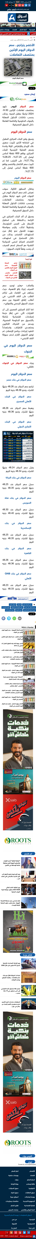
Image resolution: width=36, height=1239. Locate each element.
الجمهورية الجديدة (29, 1201)
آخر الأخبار (28, 853)
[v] (18, 599)
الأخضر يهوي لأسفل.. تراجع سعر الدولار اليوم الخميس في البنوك (12, 705)
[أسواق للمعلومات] (18, 841)
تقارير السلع (14, 1205)
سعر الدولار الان (10, 610)
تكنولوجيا (32, 1188)
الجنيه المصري (6, 607)
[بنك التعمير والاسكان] (18, 739)
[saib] (18, 812)
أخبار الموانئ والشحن (28, 1209)
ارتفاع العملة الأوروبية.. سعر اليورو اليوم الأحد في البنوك (12, 664)
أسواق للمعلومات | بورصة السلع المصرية (18, 1214)
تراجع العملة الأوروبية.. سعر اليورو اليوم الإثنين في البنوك (11, 266)
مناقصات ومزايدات (12, 1201)
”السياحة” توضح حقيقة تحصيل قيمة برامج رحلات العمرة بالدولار (13, 678)
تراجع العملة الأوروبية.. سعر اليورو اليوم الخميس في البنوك (12, 698)
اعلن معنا (32, 1227)
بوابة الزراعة (14, 1183)
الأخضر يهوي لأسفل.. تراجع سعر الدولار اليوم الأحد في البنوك (12, 671)
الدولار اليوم (18, 131)
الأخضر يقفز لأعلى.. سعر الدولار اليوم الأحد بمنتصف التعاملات (13, 658)
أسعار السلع (31, 1179)
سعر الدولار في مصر (30, 607)
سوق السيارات (13, 1188)
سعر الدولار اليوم (27, 604)
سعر (30, 106)
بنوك (31, 37)
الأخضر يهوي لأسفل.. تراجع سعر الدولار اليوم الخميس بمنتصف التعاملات (12, 691)
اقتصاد (14, 29)
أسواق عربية (14, 1196)
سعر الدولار (25, 177)
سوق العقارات (30, 1192)
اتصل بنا (14, 1227)
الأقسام (32, 1170)
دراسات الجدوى (13, 1209)
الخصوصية (31, 1223)
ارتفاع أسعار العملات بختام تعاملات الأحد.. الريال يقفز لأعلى (12, 651)
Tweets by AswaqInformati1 (27, 1164)
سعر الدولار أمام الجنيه (29, 610)
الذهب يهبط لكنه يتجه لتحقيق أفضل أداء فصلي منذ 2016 (12, 644)
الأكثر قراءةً (27, 954)
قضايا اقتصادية (29, 1205)
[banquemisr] (18, 781)
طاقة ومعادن (30, 1183)
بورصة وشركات (30, 1196)
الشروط (14, 1223)
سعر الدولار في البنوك (15, 362)
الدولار (23, 106)
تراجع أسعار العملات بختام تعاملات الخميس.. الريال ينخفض (14, 684)
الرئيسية (32, 29)
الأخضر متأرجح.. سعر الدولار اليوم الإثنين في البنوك (11, 275)
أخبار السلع (23, 29)
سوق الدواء (14, 1192)
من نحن (14, 1219)
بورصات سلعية (13, 1175)
